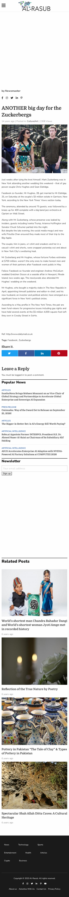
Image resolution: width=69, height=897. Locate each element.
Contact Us (41, 889)
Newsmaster (12, 91)
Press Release (9, 407)
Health (28, 852)
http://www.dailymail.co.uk (19, 334)
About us (13, 889)
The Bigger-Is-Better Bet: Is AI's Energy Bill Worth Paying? (33, 424)
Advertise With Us (27, 889)
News (6, 844)
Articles (6, 390)
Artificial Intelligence (14, 431)
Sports (40, 844)
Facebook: (13, 340)
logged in (19, 374)
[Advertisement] (34, 52)
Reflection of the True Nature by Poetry (30, 689)
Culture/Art (32, 121)
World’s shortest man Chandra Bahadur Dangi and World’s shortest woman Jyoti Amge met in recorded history (34, 625)
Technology (23, 844)
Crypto (7, 860)
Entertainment (10, 852)
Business (23, 860)
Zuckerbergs (25, 340)
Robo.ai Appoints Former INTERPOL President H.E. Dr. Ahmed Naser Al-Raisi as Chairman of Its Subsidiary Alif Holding (33, 437)
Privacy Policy (54, 889)
